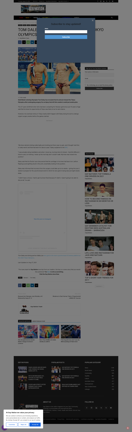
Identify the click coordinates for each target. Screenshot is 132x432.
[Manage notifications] (127, 428)
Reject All (23, 424)
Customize (12, 424)
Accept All (35, 424)
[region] (23, 419)
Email (46, 28)
